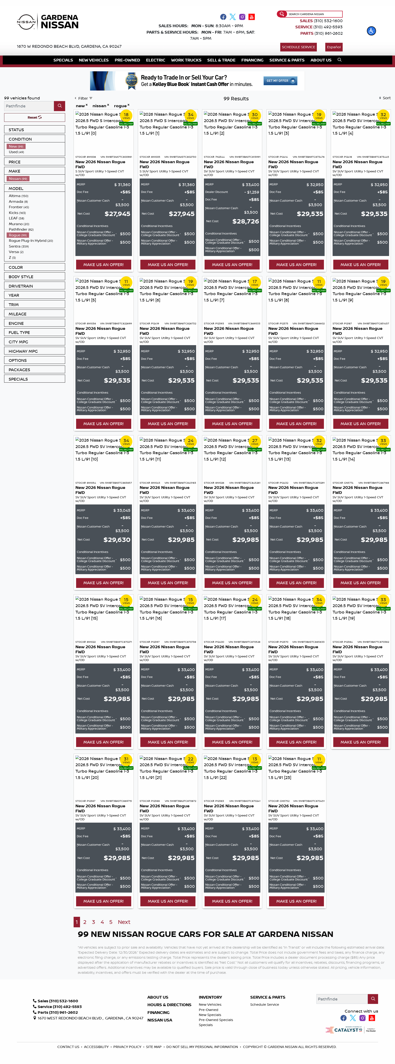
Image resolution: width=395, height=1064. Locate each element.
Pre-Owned (208, 1009)
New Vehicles (210, 1004)
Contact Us (68, 1046)
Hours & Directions (169, 1005)
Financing (158, 1012)
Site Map (154, 1046)
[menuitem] (36, 146)
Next (124, 922)
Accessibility (96, 1046)
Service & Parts (268, 997)
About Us (157, 997)
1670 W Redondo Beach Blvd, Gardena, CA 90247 (69, 46)
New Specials (210, 1014)
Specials (206, 1024)
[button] (371, 30)
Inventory (210, 997)
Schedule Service (298, 47)
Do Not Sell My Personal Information (202, 1046)
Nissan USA (159, 1020)
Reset (33, 117)
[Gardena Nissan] (50, 21)
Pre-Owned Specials (216, 1019)
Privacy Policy (127, 1046)
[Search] (59, 106)
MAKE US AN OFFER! (103, 264)
